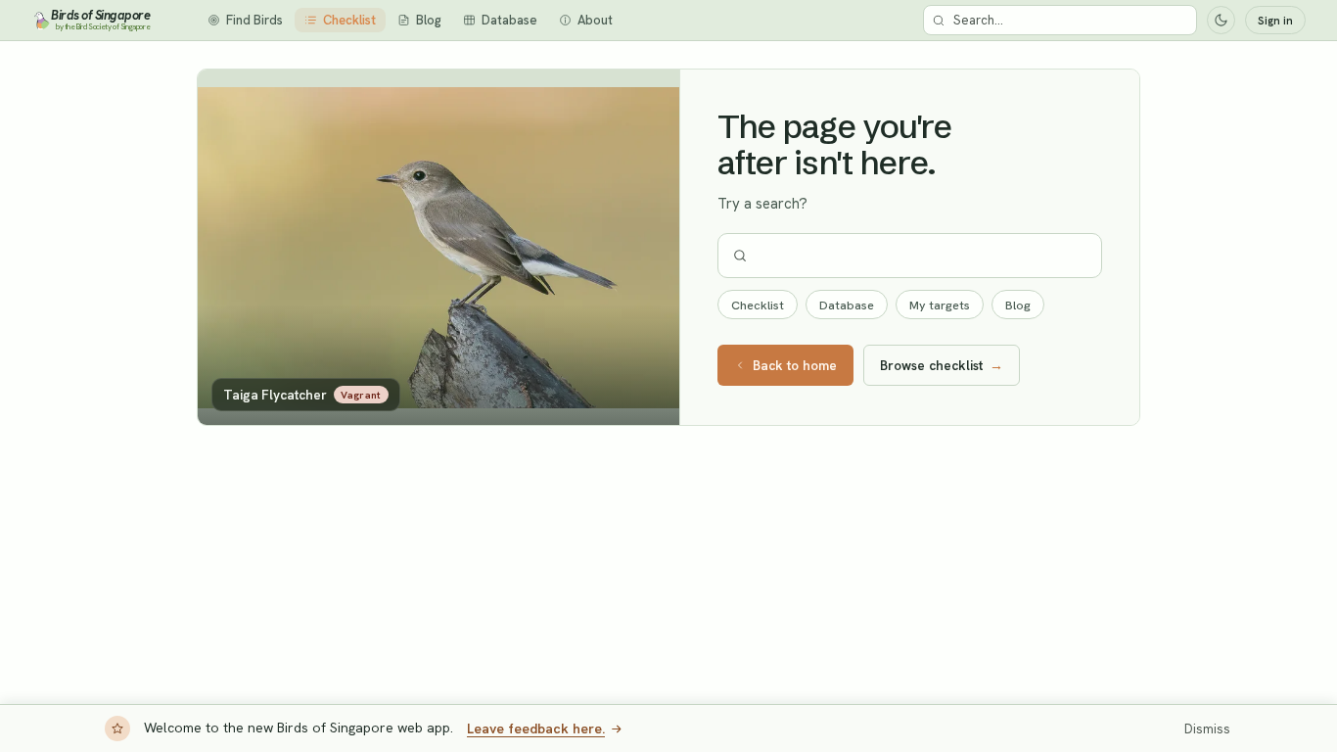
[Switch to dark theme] (1221, 20)
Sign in (1275, 20)
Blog (1018, 305)
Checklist (757, 305)
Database (846, 305)
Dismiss (1207, 729)
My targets (939, 305)
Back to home (795, 365)
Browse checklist (941, 365)
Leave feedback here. (536, 728)
